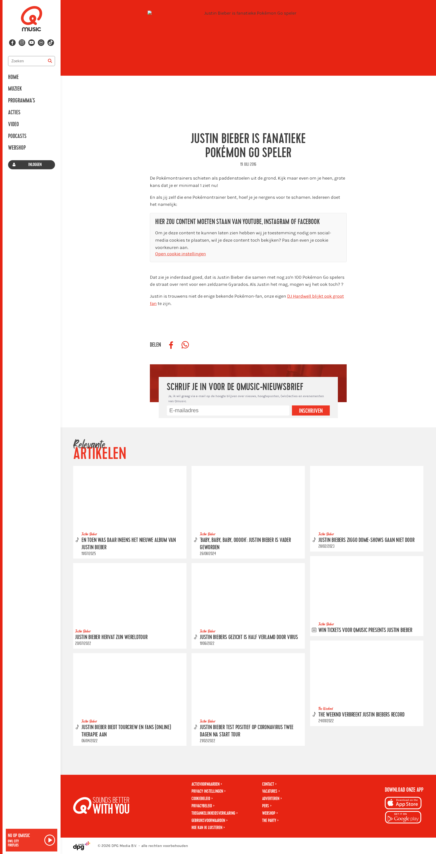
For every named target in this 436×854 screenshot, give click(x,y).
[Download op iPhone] (403, 804)
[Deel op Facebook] (171, 345)
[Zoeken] (50, 61)
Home (13, 77)
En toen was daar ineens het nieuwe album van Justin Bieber (128, 543)
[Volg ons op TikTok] (50, 42)
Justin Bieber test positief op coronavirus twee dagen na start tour (246, 731)
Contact (268, 784)
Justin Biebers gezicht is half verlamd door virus (249, 637)
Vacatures (269, 791)
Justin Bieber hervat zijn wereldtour (111, 637)
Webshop (17, 148)
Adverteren (270, 799)
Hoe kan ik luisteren (207, 828)
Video (13, 124)
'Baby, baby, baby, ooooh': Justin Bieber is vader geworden (245, 543)
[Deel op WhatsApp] (185, 345)
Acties (14, 112)
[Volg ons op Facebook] (12, 42)
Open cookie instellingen (180, 254)
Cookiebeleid (201, 799)
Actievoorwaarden (206, 784)
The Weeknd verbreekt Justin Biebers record (361, 715)
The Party (269, 820)
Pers (265, 806)
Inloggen (35, 165)
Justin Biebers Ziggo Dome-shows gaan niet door (366, 540)
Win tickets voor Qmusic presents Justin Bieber (365, 630)
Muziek (15, 89)
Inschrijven (311, 411)
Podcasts (17, 136)
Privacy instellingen (207, 791)
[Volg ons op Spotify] (41, 42)
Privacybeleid (202, 806)
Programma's (21, 100)
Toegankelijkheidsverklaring (213, 813)
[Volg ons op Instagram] (22, 42)
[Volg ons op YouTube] (31, 42)
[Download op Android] (403, 818)
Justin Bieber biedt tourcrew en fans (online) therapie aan (126, 731)
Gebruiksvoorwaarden (208, 820)
